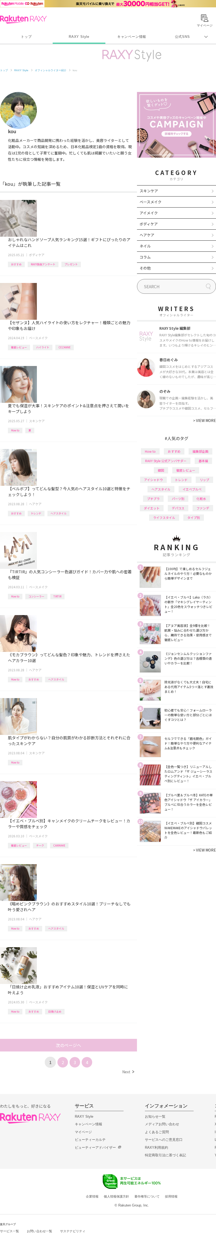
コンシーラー (36, 596)
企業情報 (92, 1196)
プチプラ (153, 498)
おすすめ (16, 264)
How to (15, 430)
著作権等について (147, 1196)
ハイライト (42, 347)
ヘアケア (35, 504)
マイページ (83, 1132)
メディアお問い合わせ (162, 1124)
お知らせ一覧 (155, 1116)
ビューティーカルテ (90, 1140)
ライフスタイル (164, 517)
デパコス (178, 508)
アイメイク (149, 212)
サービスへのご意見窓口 (164, 1140)
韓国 (161, 470)
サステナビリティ (72, 1231)
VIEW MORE (204, 420)
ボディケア (37, 254)
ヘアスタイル (58, 513)
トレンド (36, 513)
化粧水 (201, 498)
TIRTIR (57, 596)
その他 (145, 268)
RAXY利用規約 (156, 1147)
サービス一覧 (9, 1231)
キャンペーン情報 (131, 37)
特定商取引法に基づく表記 (165, 1155)
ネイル (145, 246)
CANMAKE (59, 845)
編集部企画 (200, 451)
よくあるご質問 (157, 1132)
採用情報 (171, 1196)
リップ (204, 479)
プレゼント (71, 264)
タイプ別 (193, 517)
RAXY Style (79, 37)
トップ (26, 37)
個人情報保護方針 (116, 1196)
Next (128, 1071)
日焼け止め (54, 1011)
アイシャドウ (153, 479)
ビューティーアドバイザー (95, 1147)
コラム (145, 257)
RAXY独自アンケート (43, 264)
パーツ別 (178, 498)
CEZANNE (64, 347)
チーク (40, 845)
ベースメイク (38, 338)
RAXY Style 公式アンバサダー (165, 460)
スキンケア (37, 421)
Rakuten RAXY (23, 19)
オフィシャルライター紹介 (50, 70)
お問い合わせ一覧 (39, 1231)
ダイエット (152, 508)
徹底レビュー (19, 347)
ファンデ (203, 508)
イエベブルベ (192, 489)
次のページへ (68, 1045)
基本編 (203, 460)
